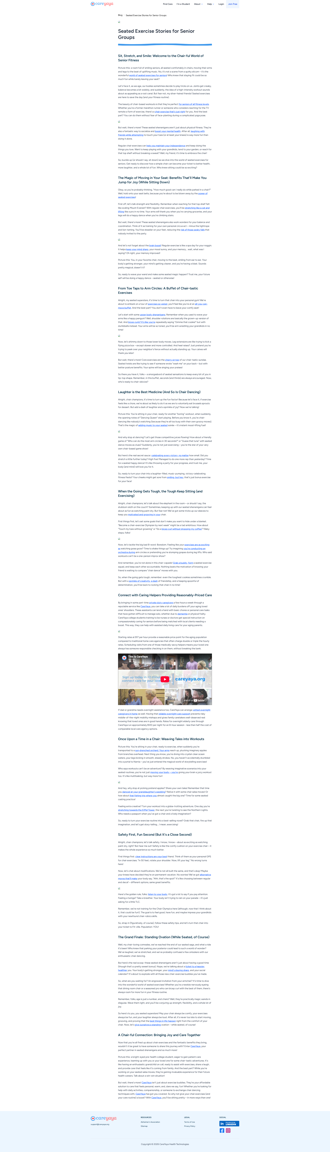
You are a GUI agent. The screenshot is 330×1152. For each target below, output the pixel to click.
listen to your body (157, 894)
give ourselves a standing (148, 1024)
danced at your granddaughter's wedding (143, 791)
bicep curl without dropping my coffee (182, 529)
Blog (120, 15)
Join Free (232, 4)
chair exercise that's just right (170, 111)
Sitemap (144, 1126)
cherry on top (172, 359)
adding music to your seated (153, 425)
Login (221, 4)
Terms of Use (189, 1122)
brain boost (155, 245)
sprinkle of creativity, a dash (143, 581)
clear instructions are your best (151, 856)
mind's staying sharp (178, 970)
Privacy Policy (189, 1126)
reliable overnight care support (174, 713)
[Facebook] (222, 1130)
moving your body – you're (164, 772)
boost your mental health (168, 131)
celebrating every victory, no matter (170, 455)
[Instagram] (228, 1130)
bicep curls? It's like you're (141, 322)
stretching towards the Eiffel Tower (136, 810)
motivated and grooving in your (144, 514)
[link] (144, 15)
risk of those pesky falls (193, 229)
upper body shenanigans (152, 314)
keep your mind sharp (137, 249)
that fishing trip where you (143, 795)
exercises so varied (157, 304)
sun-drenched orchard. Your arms (152, 750)
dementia (182, 613)
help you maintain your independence (165, 145)
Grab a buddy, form (183, 562)
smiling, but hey (175, 477)
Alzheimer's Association (150, 1122)
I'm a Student (183, 4)
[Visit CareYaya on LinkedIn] (229, 1123)
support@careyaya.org (100, 1124)
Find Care (167, 4)
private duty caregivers (161, 602)
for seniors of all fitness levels (194, 104)
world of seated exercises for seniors (148, 75)
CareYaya (145, 606)
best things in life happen (163, 1021)
